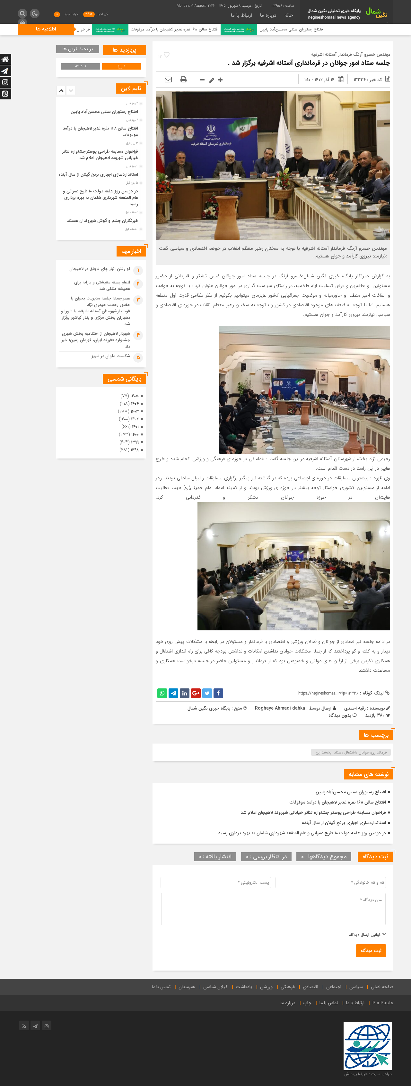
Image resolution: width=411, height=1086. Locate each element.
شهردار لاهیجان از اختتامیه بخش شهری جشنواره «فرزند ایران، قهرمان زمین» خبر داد (96, 340)
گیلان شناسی (215, 986)
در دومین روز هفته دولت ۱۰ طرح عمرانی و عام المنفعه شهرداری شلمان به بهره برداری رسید (302, 833)
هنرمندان (187, 986)
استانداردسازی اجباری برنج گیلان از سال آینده (344, 822)
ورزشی (266, 986)
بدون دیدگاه (339, 715)
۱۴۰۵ (134, 396)
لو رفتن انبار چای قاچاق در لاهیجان (99, 268)
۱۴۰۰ (135, 434)
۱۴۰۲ (135, 419)
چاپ (307, 1002)
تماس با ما (161, 986)
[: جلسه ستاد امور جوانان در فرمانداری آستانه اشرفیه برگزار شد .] (168, 79)
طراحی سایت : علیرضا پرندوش (368, 1074)
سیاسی (356, 986)
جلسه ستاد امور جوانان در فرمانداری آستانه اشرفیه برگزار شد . (309, 63)
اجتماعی (333, 986)
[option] (100, 110)
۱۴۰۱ (135, 427)
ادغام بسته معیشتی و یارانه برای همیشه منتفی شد (102, 285)
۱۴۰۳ (135, 411)
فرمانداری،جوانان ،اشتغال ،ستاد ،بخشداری (351, 752)
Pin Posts (382, 1002)
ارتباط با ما (241, 15)
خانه (288, 15)
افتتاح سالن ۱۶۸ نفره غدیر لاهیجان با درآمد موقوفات (220, 29)
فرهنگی (288, 986)
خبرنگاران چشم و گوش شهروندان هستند (102, 220)
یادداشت (244, 986)
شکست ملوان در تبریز (111, 356)
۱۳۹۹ (135, 442)
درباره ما (268, 15)
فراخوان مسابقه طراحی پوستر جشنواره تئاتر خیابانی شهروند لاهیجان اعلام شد (313, 812)
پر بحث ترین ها (78, 49)
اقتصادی (310, 986)
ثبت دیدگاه (371, 950)
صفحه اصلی (382, 986)
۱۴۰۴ (135, 403)
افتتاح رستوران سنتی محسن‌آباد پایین (337, 29)
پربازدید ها (124, 50)
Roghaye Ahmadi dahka (280, 708)
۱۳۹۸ (135, 450)
